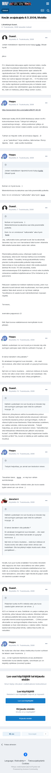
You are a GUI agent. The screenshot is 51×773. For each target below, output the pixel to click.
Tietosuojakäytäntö (36, 761)
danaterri (14, 499)
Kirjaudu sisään (25, 718)
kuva (43, 195)
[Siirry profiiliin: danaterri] (4, 500)
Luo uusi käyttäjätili (25, 701)
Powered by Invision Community (25, 769)
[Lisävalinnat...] (46, 37)
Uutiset (29, 27)
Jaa (12, 734)
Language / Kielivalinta (14, 761)
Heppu (12, 101)
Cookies (25, 763)
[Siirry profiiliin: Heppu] (4, 103)
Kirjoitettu (21, 39)
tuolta (38, 45)
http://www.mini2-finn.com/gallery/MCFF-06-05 (21, 110)
